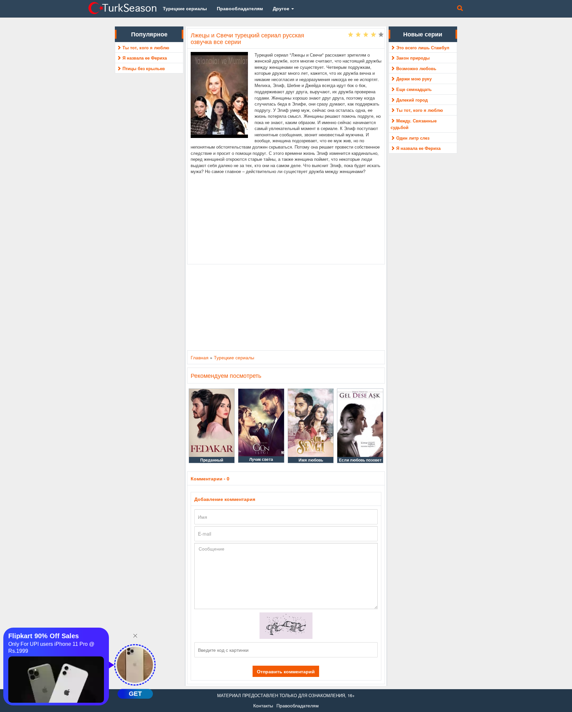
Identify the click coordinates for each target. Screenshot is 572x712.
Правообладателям (297, 705)
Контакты (263, 705)
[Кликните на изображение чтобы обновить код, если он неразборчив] (286, 625)
